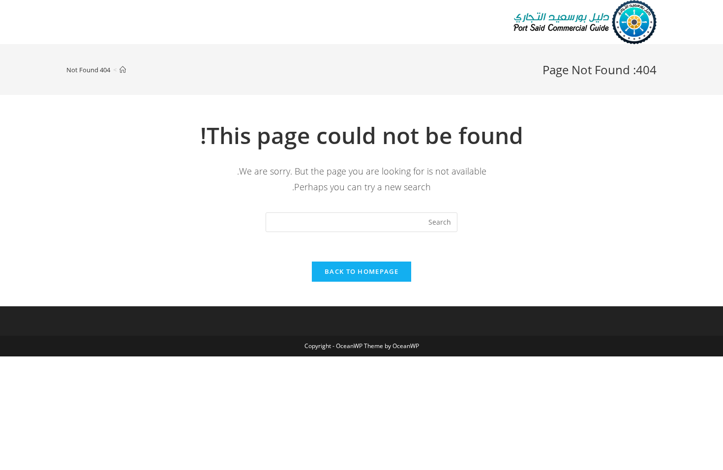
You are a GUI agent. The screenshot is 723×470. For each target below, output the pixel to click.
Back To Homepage (361, 271)
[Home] (123, 69)
